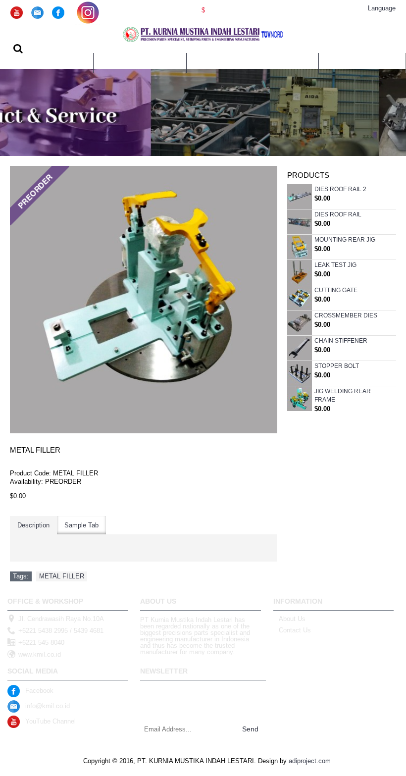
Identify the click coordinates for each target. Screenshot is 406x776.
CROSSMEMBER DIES (345, 315)
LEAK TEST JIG (335, 264)
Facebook (39, 690)
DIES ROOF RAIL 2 (340, 189)
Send (250, 729)
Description (33, 525)
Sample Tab (81, 525)
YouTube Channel (50, 721)
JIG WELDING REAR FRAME (342, 395)
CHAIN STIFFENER (340, 340)
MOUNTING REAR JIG (344, 239)
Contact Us (295, 630)
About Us (292, 618)
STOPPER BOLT (336, 365)
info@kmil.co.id (47, 706)
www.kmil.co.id (39, 654)
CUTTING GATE (335, 290)
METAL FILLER (61, 576)
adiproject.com (310, 761)
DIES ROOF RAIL (337, 214)
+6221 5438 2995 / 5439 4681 (60, 630)
